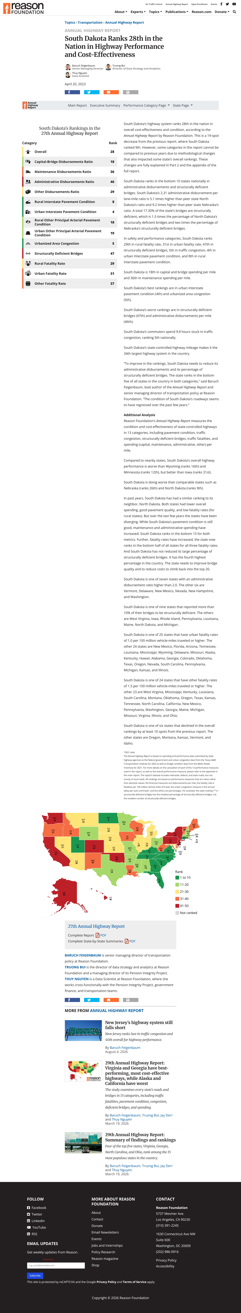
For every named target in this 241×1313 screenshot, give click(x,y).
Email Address (40, 1259)
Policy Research (103, 1252)
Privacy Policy (166, 1260)
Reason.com (201, 12)
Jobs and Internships (107, 1245)
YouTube (39, 1227)
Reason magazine (104, 1258)
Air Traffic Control (154, 4)
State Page (181, 105)
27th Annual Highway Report (69, 133)
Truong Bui (75, 967)
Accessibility (165, 1266)
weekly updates (45, 1252)
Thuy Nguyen (77, 979)
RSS (34, 1234)
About (120, 12)
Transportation (90, 22)
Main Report (77, 105)
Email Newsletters (105, 1232)
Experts (137, 12)
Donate (221, 12)
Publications (175, 12)
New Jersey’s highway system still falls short (139, 1025)
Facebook (39, 1207)
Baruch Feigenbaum (83, 955)
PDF (103, 935)
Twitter (37, 1214)
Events (214, 4)
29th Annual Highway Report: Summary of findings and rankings (140, 1137)
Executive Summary (105, 105)
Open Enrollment (199, 4)
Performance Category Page (145, 105)
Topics (154, 12)
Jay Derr (167, 1115)
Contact (97, 1219)
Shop (95, 1265)
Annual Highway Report (177, 4)
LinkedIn (38, 1221)
